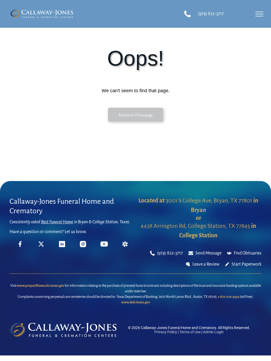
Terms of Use (190, 332)
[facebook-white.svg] (20, 247)
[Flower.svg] (125, 245)
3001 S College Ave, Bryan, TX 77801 (209, 200)
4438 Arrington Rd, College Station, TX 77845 (195, 226)
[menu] (259, 14)
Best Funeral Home (57, 222)
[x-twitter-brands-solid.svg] (41, 245)
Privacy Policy (165, 332)
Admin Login (213, 332)
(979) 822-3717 (211, 13)
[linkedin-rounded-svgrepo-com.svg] (62, 245)
